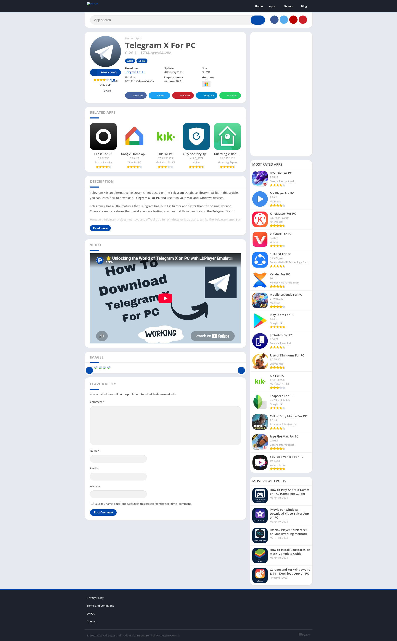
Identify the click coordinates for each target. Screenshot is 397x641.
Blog (304, 6)
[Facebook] (274, 20)
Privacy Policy (95, 598)
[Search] (258, 20)
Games (288, 6)
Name (94, 450)
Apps (272, 6)
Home (259, 6)
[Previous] (89, 367)
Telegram (209, 95)
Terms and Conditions (100, 606)
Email (94, 468)
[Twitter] (284, 20)
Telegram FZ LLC (135, 72)
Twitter (160, 95)
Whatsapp (232, 95)
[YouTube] (293, 20)
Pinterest (185, 95)
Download (109, 72)
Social (142, 60)
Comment (97, 402)
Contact (92, 621)
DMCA (90, 613)
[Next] (241, 367)
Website (95, 486)
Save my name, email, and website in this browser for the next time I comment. (143, 504)
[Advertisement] (281, 94)
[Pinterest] (303, 20)
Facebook (138, 95)
